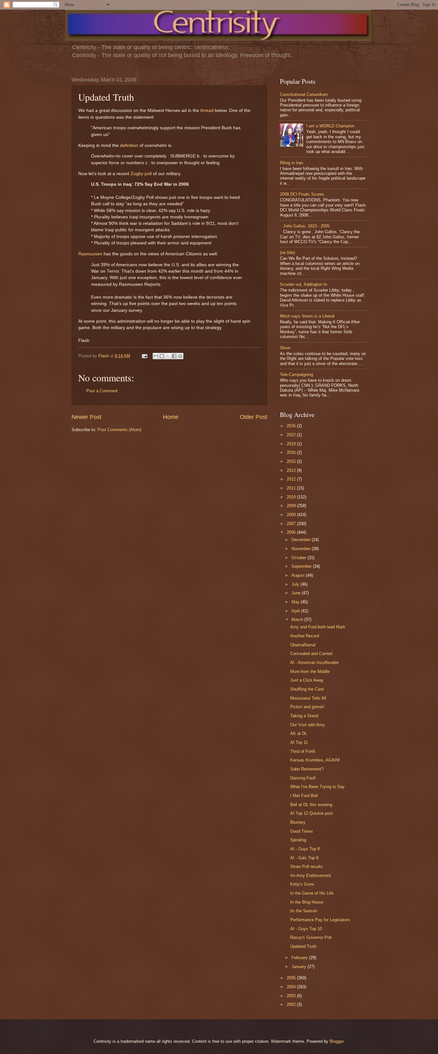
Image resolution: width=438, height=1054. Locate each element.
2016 (292, 452)
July (295, 584)
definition (129, 145)
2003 (292, 995)
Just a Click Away (307, 680)
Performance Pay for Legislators (320, 919)
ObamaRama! (303, 644)
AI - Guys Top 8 (305, 848)
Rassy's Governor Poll (311, 937)
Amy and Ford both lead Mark (317, 627)
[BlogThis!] (162, 356)
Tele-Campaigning (296, 374)
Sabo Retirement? (307, 769)
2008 (292, 514)
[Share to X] (168, 356)
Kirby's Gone (302, 884)
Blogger (336, 1041)
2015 (292, 461)
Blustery (298, 822)
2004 (292, 986)
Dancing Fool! (303, 778)
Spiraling (298, 839)
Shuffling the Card (307, 689)
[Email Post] (144, 355)
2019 (292, 443)
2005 (292, 977)
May (296, 601)
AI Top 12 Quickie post (311, 813)
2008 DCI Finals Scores (302, 194)
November (301, 548)
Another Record (304, 635)
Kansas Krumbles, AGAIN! (315, 760)
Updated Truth (303, 946)
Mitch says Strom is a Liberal (307, 316)
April (296, 610)
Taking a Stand (304, 715)
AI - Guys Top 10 (306, 928)
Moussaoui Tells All (308, 698)
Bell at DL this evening (311, 804)
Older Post (253, 417)
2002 (292, 1004)
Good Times (301, 831)
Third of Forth (302, 751)
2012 (292, 479)
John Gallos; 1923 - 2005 (306, 226)
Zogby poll (141, 173)
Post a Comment (102, 390)
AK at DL (298, 733)
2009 (292, 505)
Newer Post (86, 417)
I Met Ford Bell (304, 795)
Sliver (285, 347)
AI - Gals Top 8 (304, 857)
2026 (292, 425)
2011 (292, 488)
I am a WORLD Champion (330, 125)
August (298, 575)
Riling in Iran (291, 162)
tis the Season (303, 910)
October (299, 557)
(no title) (287, 252)
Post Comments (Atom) (119, 429)
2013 (292, 470)
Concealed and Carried (311, 653)
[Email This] (156, 356)
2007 (292, 523)
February (300, 957)
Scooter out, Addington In (303, 284)
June (296, 593)
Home (170, 417)
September (302, 566)
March (297, 619)
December (301, 539)
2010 (292, 497)
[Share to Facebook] (174, 356)
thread (207, 110)
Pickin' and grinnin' (307, 706)
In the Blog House (307, 902)
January (299, 966)
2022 (292, 434)
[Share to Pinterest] (180, 356)
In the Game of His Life (311, 893)
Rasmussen (90, 253)
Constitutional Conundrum (304, 94)
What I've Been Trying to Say (317, 786)
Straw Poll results (306, 866)
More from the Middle (310, 671)
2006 (292, 532)
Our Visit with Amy (307, 724)
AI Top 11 (299, 742)
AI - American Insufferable (314, 662)
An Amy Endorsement (310, 875)
